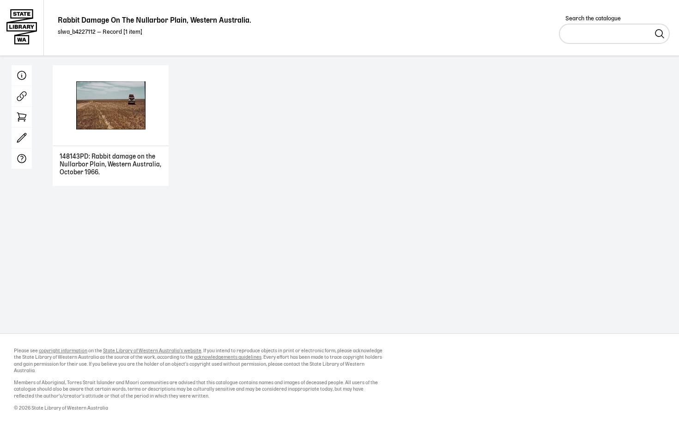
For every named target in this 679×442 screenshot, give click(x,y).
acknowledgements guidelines (227, 357)
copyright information (63, 351)
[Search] (659, 34)
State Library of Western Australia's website (152, 351)
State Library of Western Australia (22, 27)
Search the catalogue (593, 18)
